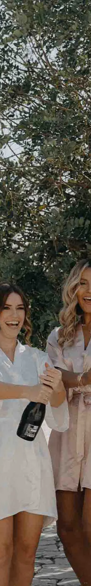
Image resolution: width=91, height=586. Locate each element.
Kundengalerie (72, 3)
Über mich (16, 3)
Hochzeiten (25, 3)
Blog (64, 3)
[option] (45, 293)
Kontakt (81, 3)
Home (9, 3)
